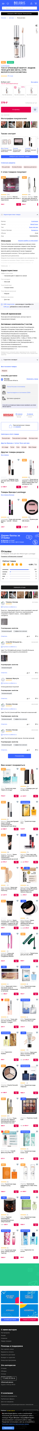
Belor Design (32, 447)
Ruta (17, 447)
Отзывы (3, 1368)
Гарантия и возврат (10, 359)
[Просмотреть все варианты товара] (18, 487)
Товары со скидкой (29, 1319)
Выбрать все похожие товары (20, 156)
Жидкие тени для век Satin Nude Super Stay (10, 481)
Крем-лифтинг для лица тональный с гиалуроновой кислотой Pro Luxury (9, 857)
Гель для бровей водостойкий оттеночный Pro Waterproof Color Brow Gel (9, 824)
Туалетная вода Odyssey (28, 1086)
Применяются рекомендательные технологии (17, 1404)
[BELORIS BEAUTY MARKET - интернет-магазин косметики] (19, 3)
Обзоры (3, 1371)
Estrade (24, 447)
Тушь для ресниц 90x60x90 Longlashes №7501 (7, 955)
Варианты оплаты (7, 1352)
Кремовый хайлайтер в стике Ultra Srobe (28, 1185)
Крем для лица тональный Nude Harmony (9, 889)
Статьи (3, 1374)
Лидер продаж (6, 1341)
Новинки (4, 1338)
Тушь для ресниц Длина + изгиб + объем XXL (11, 521)
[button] (16, 109)
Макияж (3, 18)
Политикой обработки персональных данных (15, 1424)
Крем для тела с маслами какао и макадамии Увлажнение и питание (9, 989)
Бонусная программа (8, 1360)
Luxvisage (34, 221)
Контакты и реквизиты (9, 1396)
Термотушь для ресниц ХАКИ (29, 954)
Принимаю (8, 1428)
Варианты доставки (8, 1354)
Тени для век (21, 18)
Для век (11, 18)
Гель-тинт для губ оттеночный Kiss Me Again (28, 856)
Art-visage (5, 447)
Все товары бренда (7, 495)
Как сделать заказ (7, 1349)
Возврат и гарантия (8, 1357)
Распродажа (5, 1332)
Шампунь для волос (30, 167)
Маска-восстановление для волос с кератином (11, 198)
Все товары (5, 455)
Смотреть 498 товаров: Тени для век (19, 13)
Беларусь (34, 230)
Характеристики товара (12, 214)
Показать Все (19, 756)
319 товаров (19, 414)
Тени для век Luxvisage (19, 438)
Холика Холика (17, 167)
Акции (3, 1335)
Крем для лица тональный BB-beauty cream (28, 1054)
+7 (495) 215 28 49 (9, 1378)
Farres (12, 447)
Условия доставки (10, 1319)
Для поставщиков (7, 1401)
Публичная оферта (7, 1399)
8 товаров (30, 414)
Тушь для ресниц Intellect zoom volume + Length (9, 1021)
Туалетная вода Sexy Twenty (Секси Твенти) (8, 1251)
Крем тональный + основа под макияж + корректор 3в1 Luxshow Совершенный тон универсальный (9, 923)
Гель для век (6, 167)
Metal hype (34, 224)
